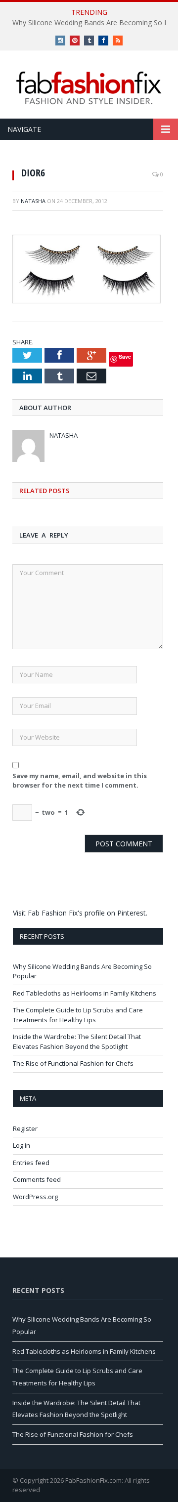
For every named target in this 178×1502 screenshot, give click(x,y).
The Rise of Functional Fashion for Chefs (73, 1063)
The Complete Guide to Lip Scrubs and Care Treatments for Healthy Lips (78, 1014)
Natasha (33, 201)
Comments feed (37, 1179)
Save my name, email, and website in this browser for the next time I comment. (79, 780)
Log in (21, 1145)
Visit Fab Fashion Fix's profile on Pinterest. (80, 913)
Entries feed (31, 1162)
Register (25, 1128)
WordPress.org (35, 1196)
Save (125, 356)
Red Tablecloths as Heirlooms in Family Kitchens (84, 993)
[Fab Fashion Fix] (89, 88)
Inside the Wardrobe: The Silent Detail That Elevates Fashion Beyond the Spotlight (77, 1041)
